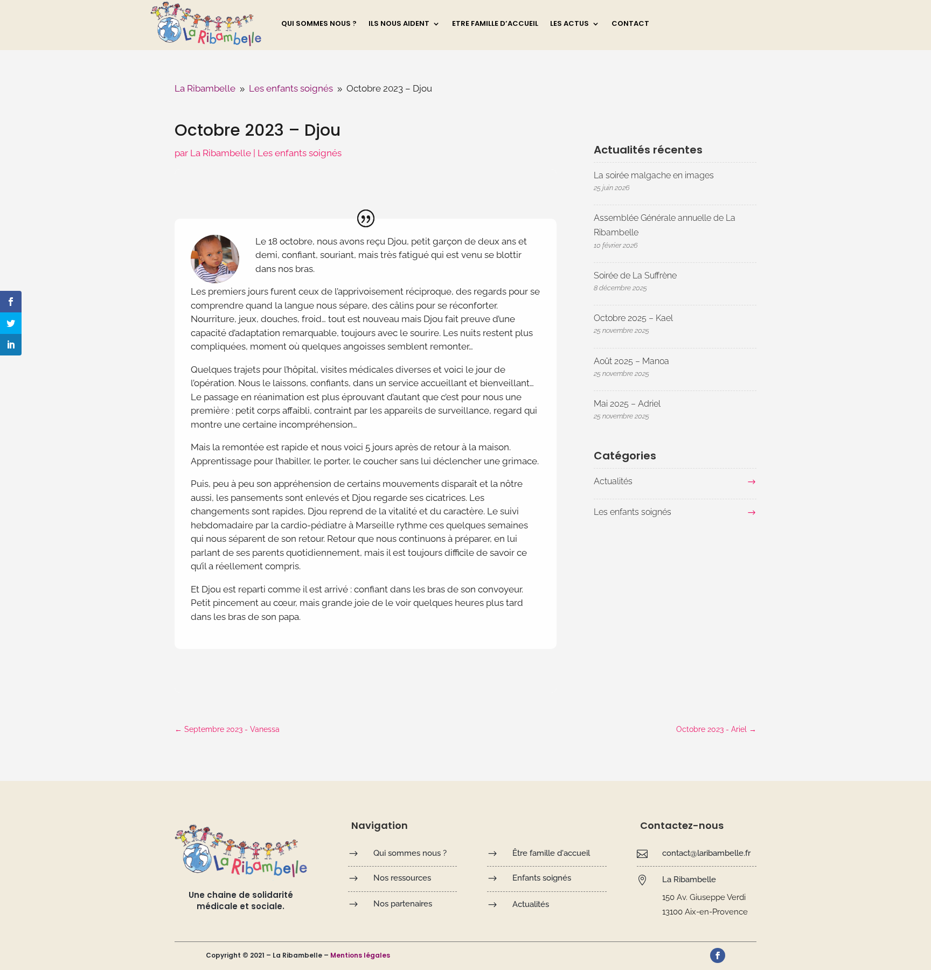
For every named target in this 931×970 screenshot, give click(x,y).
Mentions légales (360, 955)
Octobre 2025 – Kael (633, 318)
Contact (630, 24)
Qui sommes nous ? (319, 24)
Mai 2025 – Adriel (627, 404)
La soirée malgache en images (654, 175)
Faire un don (741, 22)
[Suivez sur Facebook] (717, 955)
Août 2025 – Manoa (631, 361)
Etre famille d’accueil (495, 24)
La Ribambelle (220, 153)
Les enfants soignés (300, 153)
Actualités (613, 481)
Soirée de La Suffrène (635, 275)
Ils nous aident (399, 24)
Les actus (569, 24)
